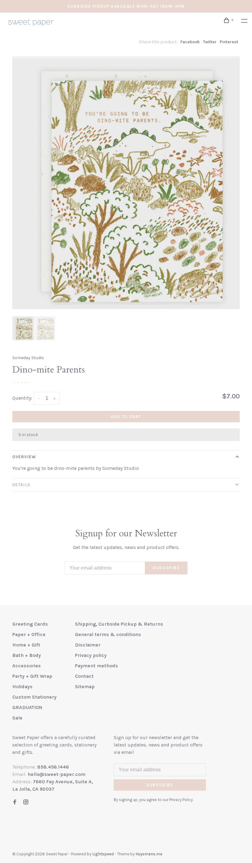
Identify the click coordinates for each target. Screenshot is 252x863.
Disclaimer (87, 645)
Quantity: (22, 398)
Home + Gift (26, 645)
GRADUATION (27, 707)
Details (21, 484)
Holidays (22, 686)
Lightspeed (103, 854)
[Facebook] (14, 802)
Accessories (26, 666)
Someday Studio (28, 357)
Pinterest (229, 41)
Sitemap (85, 686)
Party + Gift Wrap (32, 676)
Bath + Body (26, 655)
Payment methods (96, 666)
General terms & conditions (108, 634)
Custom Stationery (34, 697)
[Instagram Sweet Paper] (25, 802)
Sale (17, 718)
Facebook (190, 41)
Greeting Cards (30, 624)
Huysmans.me (149, 854)
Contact (84, 676)
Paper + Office (28, 634)
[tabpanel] (126, 182)
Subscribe (166, 567)
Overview (24, 456)
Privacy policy (91, 655)
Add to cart (126, 416)
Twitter (210, 41)
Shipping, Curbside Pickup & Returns (119, 624)
